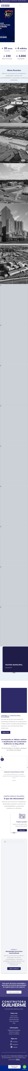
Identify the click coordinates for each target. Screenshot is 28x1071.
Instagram (15, 1044)
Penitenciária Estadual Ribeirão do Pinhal (14, 772)
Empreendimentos (14, 1019)
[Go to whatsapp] (24, 1067)
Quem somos (14, 1015)
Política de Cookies (14, 1032)
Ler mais (14, 780)
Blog (14, 1023)
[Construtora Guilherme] (9, 5)
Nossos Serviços (14, 1017)
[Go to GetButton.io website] (24, 1069)
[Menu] (20, 5)
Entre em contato (14, 1021)
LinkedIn (15, 1047)
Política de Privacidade (14, 1030)
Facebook (14, 1041)
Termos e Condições (14, 1034)
